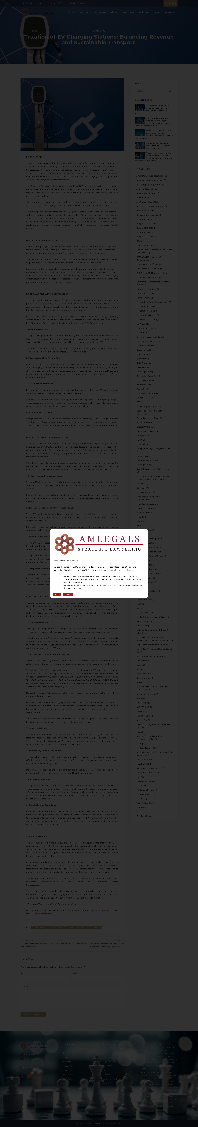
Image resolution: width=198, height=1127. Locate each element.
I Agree (57, 594)
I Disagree (68, 594)
